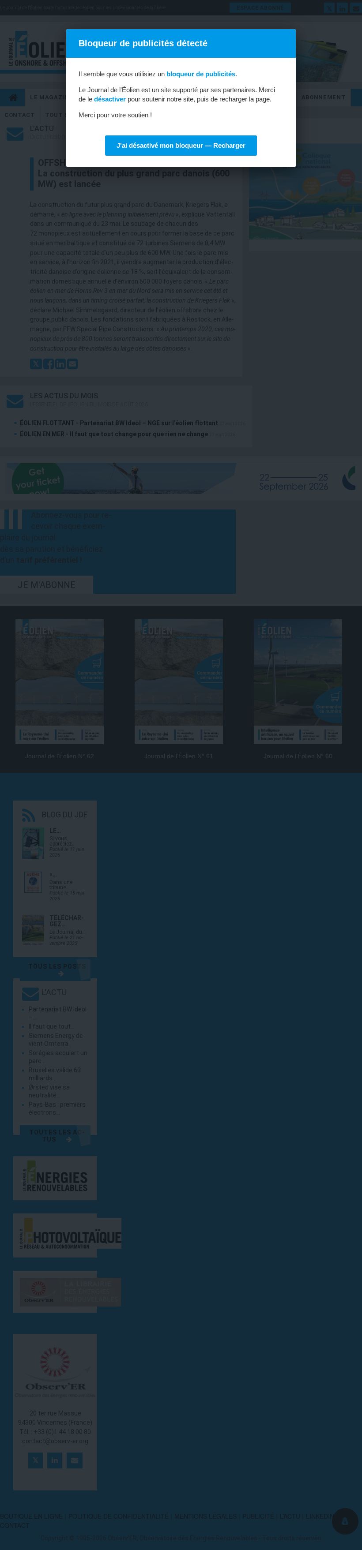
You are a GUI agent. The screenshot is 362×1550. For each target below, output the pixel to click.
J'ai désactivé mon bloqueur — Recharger (181, 145)
